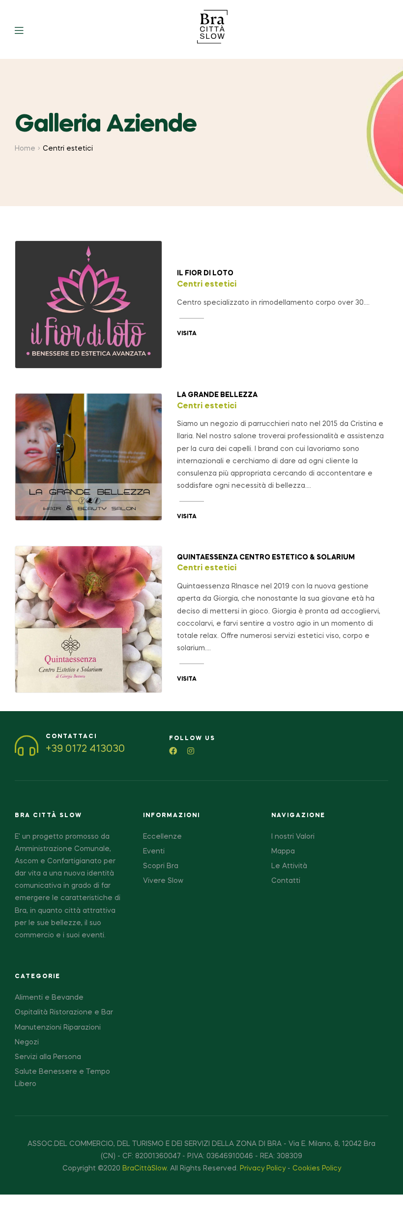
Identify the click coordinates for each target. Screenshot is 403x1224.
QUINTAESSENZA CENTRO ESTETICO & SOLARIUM (266, 557)
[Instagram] (191, 751)
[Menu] (26, 29)
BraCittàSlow (144, 1168)
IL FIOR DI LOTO (205, 273)
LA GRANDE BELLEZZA (217, 395)
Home (25, 148)
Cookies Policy (316, 1168)
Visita (187, 334)
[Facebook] (173, 751)
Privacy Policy (263, 1168)
